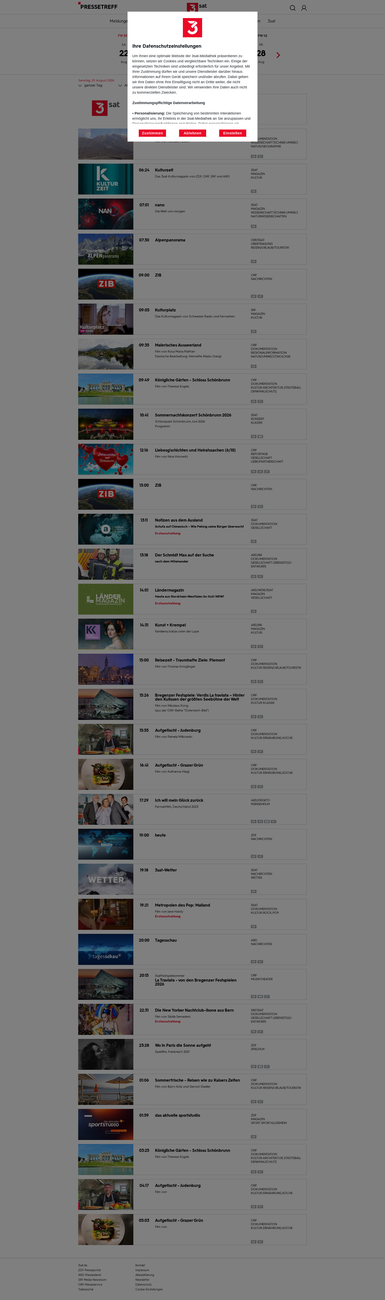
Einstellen (232, 133)
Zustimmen (152, 133)
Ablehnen (193, 133)
